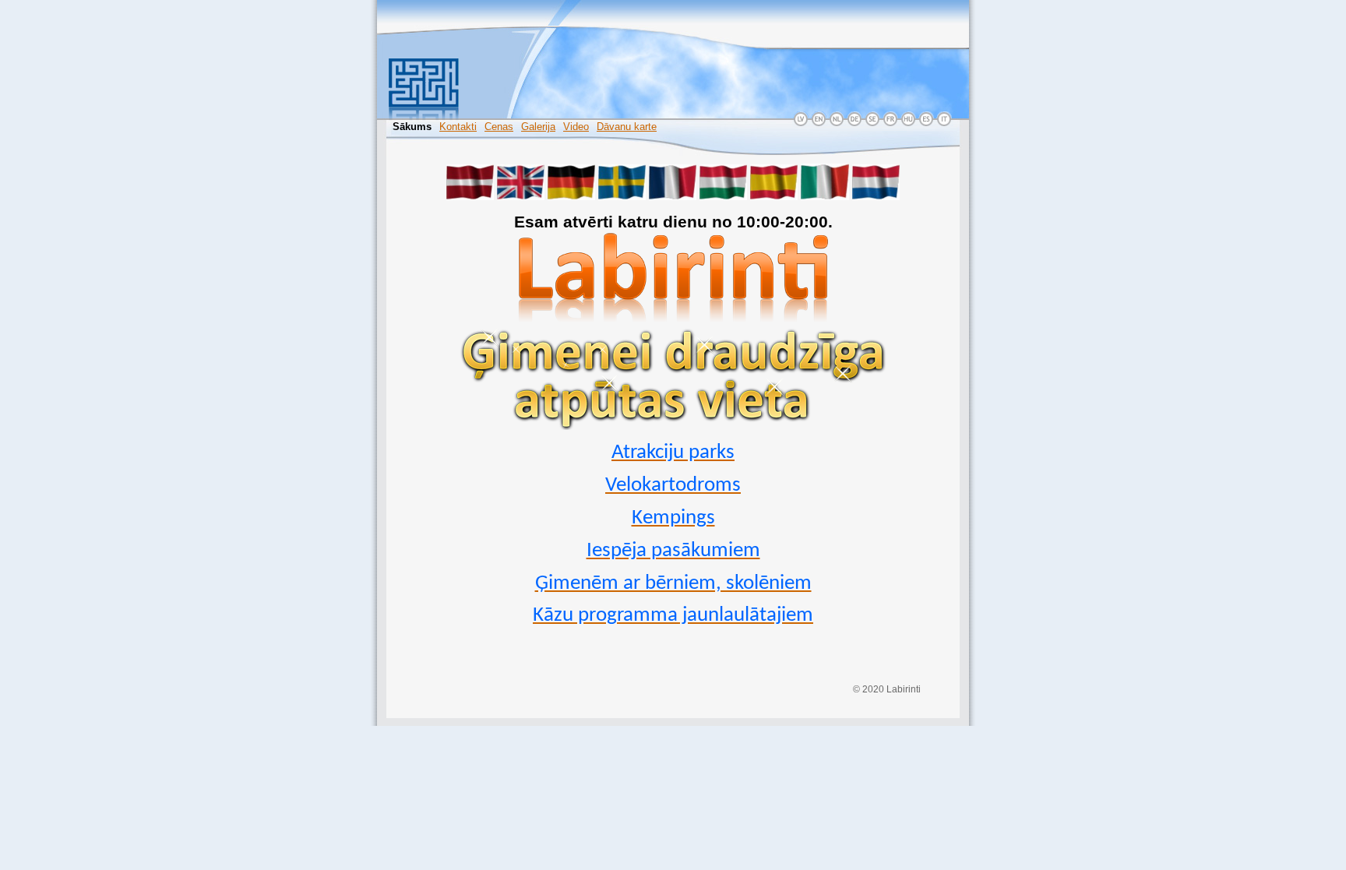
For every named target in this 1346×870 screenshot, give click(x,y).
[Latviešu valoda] (470, 197)
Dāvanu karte (627, 126)
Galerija (538, 126)
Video (576, 126)
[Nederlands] (876, 197)
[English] (520, 197)
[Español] (774, 197)
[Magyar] (723, 197)
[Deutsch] (571, 197)
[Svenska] (622, 197)
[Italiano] (825, 197)
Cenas (498, 126)
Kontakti (458, 126)
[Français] (672, 197)
